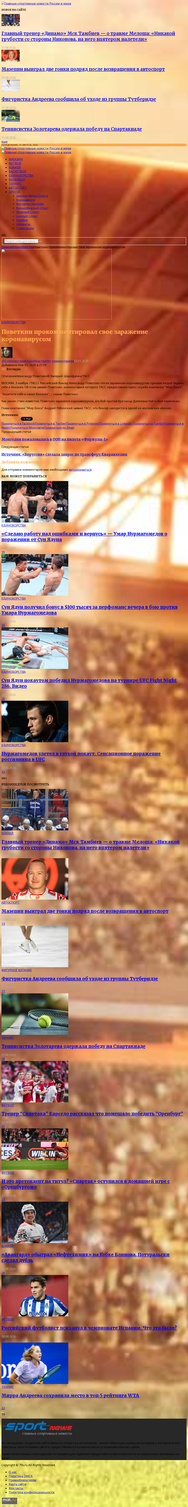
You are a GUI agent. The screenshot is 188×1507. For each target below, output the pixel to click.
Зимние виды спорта (32, 196)
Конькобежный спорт (32, 208)
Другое (14, 192)
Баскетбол (17, 171)
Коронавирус (25, 200)
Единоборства (21, 175)
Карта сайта (17, 1484)
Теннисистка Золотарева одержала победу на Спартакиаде (71, 129)
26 (3, 1273)
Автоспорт (18, 188)
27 (3, 1340)
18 (3, 1059)
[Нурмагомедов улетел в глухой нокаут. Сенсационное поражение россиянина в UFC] (34, 741)
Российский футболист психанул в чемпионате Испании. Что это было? (89, 1328)
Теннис (15, 184)
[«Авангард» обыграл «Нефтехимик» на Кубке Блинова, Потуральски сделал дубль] (34, 1242)
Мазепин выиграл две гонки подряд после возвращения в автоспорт (83, 69)
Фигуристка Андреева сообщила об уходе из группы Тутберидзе (78, 99)
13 (3, 924)
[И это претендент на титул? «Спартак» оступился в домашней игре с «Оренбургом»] (34, 1169)
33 (3, 772)
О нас (13, 1472)
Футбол (15, 163)
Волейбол (17, 180)
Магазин (16, 159)
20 (3, 699)
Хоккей (15, 167)
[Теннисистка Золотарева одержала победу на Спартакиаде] (10, 121)
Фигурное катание (30, 204)
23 (3, 1200)
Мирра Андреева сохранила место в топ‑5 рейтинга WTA (70, 1395)
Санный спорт (27, 216)
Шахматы (23, 224)
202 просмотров (13, 361)
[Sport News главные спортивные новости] (38, 1436)
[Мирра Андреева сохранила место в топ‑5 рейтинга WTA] (34, 1383)
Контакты (16, 1488)
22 (3, 1408)
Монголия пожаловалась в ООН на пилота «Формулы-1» (54, 439)
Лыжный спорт (27, 212)
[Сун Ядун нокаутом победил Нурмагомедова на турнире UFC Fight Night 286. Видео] (34, 668)
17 (3, 991)
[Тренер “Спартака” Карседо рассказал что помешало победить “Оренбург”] (34, 1101)
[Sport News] (36, 3)
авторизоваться (80, 470)
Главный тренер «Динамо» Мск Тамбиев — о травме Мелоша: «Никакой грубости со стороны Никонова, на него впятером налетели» (88, 36)
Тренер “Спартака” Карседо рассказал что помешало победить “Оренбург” (92, 1114)
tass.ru (24, 415)
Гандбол (22, 220)
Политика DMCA (20, 1476)
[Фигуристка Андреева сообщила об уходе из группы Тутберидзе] (10, 91)
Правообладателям (22, 1480)
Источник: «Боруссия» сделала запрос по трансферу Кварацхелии (64, 454)
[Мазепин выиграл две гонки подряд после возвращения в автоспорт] (10, 61)
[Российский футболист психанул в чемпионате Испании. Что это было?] (34, 1315)
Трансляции (25, 228)
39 (3, 552)
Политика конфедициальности (32, 1492)
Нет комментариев (60, 361)
